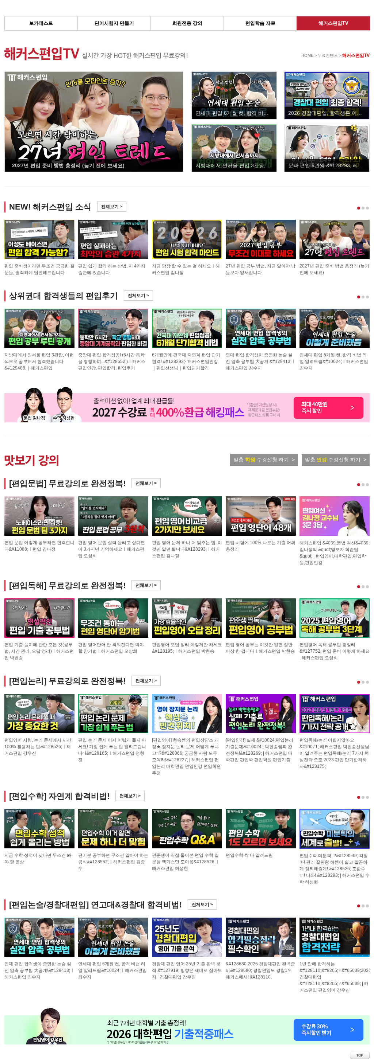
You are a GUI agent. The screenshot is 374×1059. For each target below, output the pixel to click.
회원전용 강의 (187, 23)
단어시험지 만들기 (114, 23)
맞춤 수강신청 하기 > (264, 459)
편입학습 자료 (260, 23)
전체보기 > (111, 206)
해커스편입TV (333, 23)
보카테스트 (41, 23)
